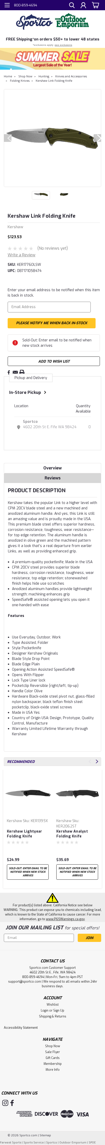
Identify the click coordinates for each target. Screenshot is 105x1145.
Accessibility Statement (21, 1028)
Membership (53, 1064)
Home (8, 76)
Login (44, 1011)
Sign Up (58, 1011)
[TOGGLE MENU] (7, 5)
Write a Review (21, 255)
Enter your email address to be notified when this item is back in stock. (54, 293)
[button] (52, 59)
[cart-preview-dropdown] (94, 5)
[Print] (21, 372)
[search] (72, 6)
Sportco (30, 421)
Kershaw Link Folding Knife (54, 81)
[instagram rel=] (5, 1103)
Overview (52, 468)
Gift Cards (53, 1058)
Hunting (43, 76)
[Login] (83, 6)
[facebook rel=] (12, 1103)
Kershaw (14, 820)
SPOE (92, 1142)
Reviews (53, 478)
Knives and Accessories (71, 76)
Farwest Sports (10, 1142)
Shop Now (25, 76)
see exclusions (63, 45)
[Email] (15, 372)
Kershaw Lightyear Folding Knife (24, 834)
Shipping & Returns (52, 1016)
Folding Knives (20, 81)
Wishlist (53, 1005)
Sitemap (45, 1135)
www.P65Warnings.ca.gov (65, 919)
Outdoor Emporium (72, 1142)
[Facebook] (8, 372)
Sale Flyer (52, 1052)
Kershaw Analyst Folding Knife (72, 834)
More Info (53, 1070)
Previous (7, 138)
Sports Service (33, 1142)
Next (97, 138)
